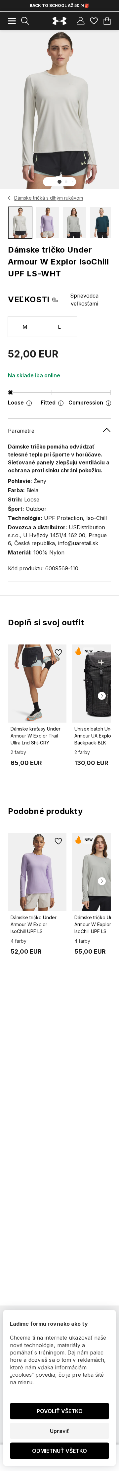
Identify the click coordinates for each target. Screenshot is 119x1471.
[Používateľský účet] (81, 21)
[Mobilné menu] (12, 21)
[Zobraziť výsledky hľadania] (25, 21)
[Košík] (107, 21)
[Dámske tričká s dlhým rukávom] (9, 198)
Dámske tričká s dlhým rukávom (48, 198)
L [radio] (59, 326)
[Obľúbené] (94, 21)
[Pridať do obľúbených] (58, 652)
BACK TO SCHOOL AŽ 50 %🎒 (60, 5)
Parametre (21, 430)
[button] (59, 182)
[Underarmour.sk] (59, 21)
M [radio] (24, 326)
